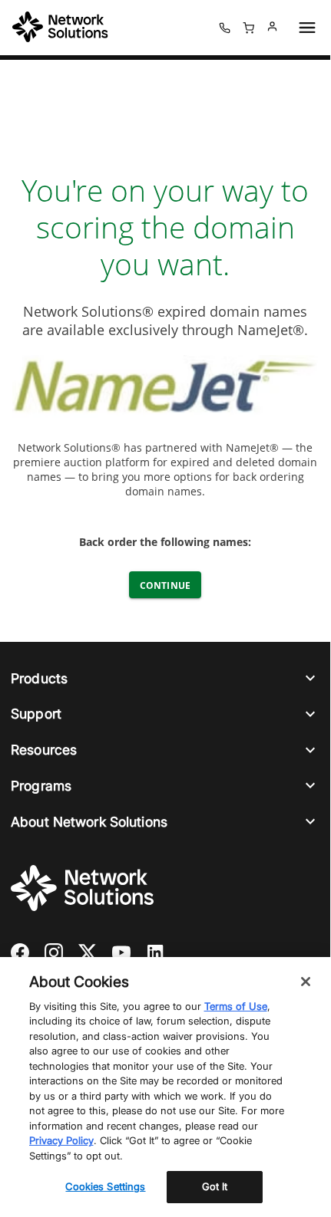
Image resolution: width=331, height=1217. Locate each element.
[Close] (306, 981)
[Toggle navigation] (304, 27)
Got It (215, 1186)
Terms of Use (235, 1006)
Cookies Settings (105, 1186)
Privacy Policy (61, 1140)
